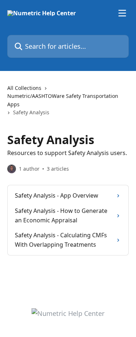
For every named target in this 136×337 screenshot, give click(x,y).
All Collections (24, 87)
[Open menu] (122, 13)
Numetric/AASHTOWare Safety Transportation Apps (62, 99)
